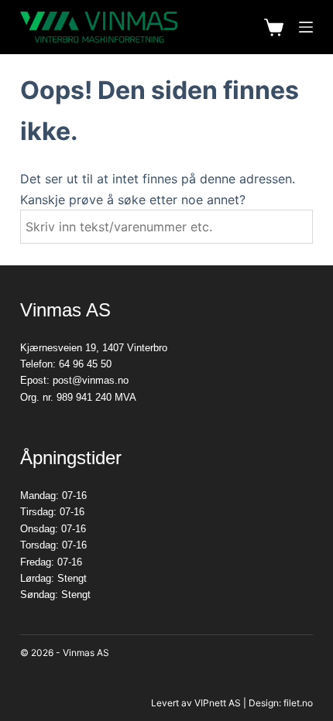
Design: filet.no (281, 703)
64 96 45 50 (85, 364)
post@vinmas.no (91, 380)
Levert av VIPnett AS (196, 703)
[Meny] (306, 27)
